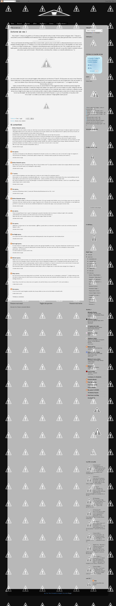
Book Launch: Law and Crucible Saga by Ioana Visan (95, 354)
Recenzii (19, 23)
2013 (89, 254)
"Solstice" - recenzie (92, 372)
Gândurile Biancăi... (92, 379)
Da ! (91, 65)
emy (13, 211)
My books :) (43, 23)
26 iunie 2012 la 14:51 (18, 218)
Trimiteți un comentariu (18, 296)
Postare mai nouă (16, 303)
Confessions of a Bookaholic (94, 377)
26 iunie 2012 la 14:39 (18, 168)
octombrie (91, 263)
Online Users (89, 81)
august (91, 268)
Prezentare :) (92, 299)
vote (96, 71)
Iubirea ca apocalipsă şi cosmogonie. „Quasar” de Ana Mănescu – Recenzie (96, 341)
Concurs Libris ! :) (97, 556)
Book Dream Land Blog (93, 395)
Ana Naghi (14, 234)
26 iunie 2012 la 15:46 (18, 252)
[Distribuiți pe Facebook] (31, 118)
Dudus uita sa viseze (92, 333)
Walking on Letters (92, 338)
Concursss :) (96, 476)
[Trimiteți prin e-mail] (26, 118)
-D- (13, 173)
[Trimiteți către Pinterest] (33, 118)
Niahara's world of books (94, 352)
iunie (90, 273)
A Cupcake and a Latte (93, 326)
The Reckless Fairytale (93, 392)
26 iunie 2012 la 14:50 (18, 206)
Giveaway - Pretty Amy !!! (95, 277)
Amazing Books (91, 398)
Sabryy (14, 273)
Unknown (14, 257)
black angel (15, 243)
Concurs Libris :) (97, 533)
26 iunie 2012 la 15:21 (18, 238)
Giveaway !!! (96, 486)
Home (12, 23)
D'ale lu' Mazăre (92, 387)
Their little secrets (92, 382)
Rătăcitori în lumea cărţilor (94, 359)
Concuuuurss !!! (96, 465)
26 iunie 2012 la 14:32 (18, 146)
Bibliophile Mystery (92, 312)
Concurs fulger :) (97, 566)
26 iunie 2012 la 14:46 (18, 193)
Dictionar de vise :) (93, 286)
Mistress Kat (91, 366)
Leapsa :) (91, 297)
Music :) (91, 284)
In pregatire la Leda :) (94, 295)
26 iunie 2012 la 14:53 (18, 229)
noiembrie (91, 261)
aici (94, 109)
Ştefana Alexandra (16, 128)
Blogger (70, 593)
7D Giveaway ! (96, 498)
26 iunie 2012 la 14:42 (18, 184)
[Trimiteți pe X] (30, 118)
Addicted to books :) (92, 319)
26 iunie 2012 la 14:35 (18, 157)
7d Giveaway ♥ (96, 510)
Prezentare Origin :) (93, 288)
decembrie (92, 259)
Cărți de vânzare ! (61, 23)
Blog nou (90, 334)
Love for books (91, 371)
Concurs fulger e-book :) (95, 293)
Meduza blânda (91, 346)
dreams (17, 121)
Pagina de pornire (46, 303)
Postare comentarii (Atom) (23, 307)
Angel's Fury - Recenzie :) (95, 279)
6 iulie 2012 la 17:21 (17, 293)
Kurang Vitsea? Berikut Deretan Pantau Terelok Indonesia (95, 328)
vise (20, 121)
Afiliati (35, 23)
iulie (90, 270)
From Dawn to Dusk (92, 384)
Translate (97, 32)
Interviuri (27, 23)
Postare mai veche (76, 303)
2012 (89, 257)
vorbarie (23, 121)
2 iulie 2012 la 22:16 (17, 284)
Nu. (91, 68)
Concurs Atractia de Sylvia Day (95, 348)
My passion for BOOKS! (93, 390)
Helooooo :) (92, 304)
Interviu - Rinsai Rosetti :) (95, 275)
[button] (89, 65)
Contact (51, 23)
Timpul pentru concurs (94, 290)
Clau (17, 118)
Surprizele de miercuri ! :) (95, 281)
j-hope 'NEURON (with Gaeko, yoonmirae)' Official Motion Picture (96, 314)
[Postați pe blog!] (28, 118)
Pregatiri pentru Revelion (93, 367)
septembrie (92, 266)
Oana (13, 289)
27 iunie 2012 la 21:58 (18, 268)
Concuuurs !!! (92, 302)
